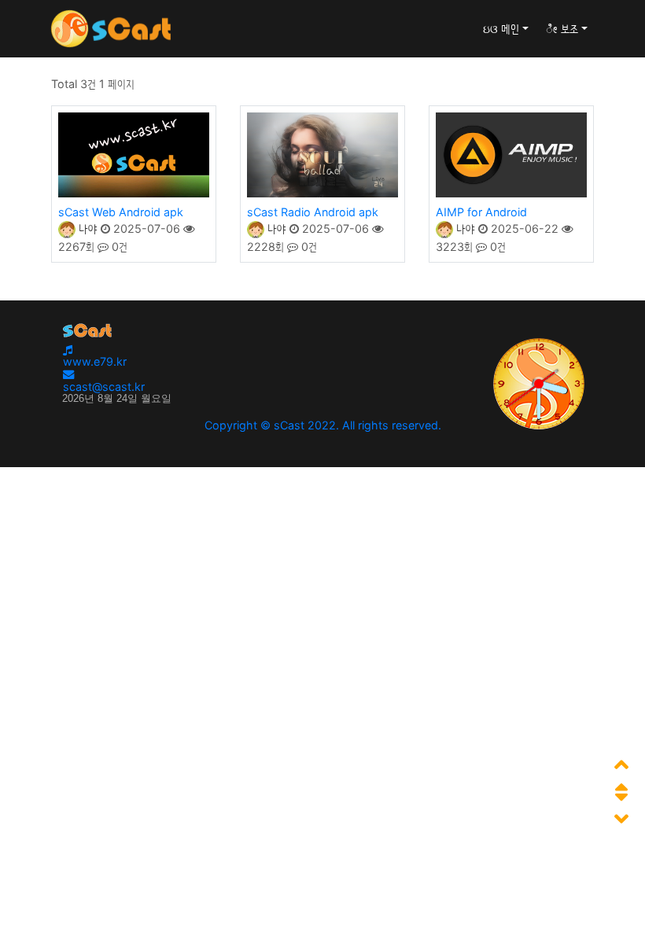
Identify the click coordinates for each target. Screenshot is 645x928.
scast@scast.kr (104, 386)
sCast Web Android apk (120, 212)
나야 (87, 228)
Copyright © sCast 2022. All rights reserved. (323, 425)
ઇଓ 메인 (501, 28)
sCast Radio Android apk (312, 212)
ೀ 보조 (562, 28)
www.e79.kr (95, 361)
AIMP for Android (481, 212)
